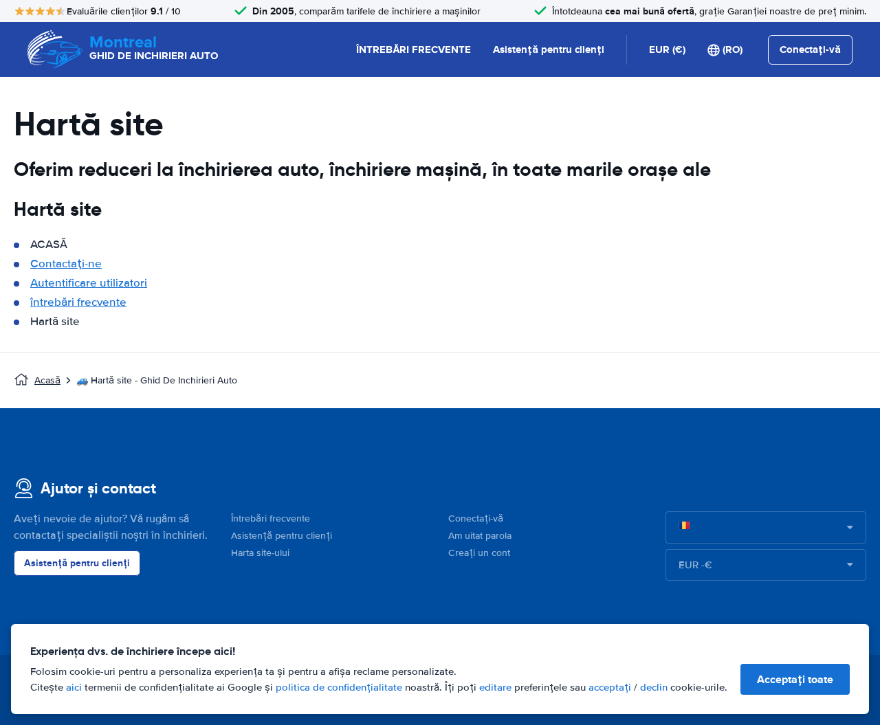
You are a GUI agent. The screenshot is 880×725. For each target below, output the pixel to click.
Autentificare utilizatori (88, 283)
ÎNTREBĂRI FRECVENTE (413, 49)
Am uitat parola (480, 536)
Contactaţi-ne (66, 263)
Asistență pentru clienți (548, 49)
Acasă (47, 380)
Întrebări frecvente (270, 518)
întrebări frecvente (78, 302)
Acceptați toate (795, 679)
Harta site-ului (260, 553)
